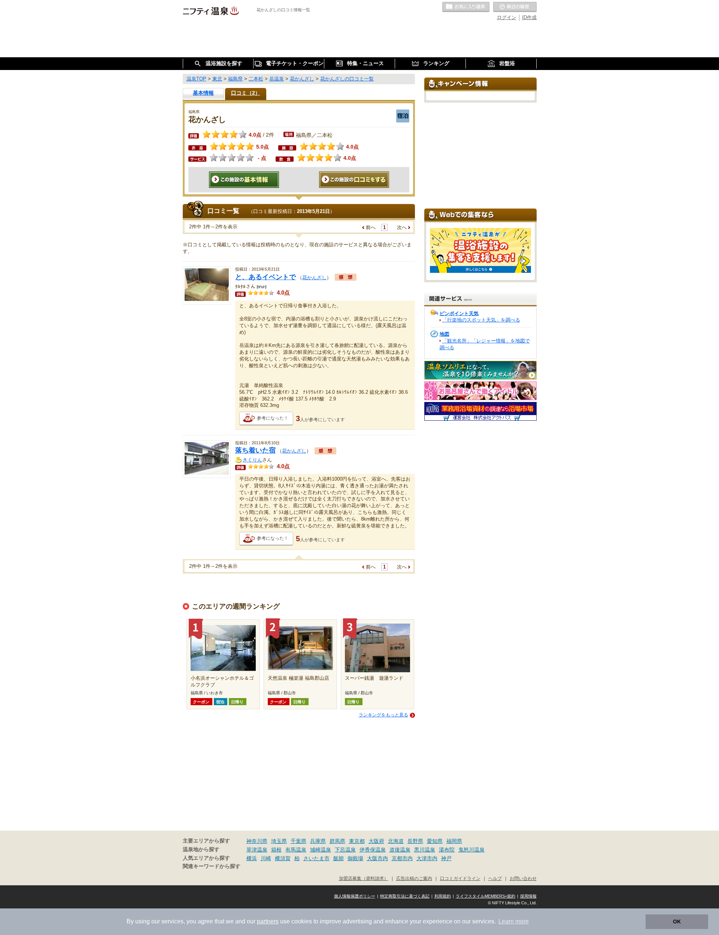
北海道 (396, 841)
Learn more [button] (513, 921)
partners (268, 921)
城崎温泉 (320, 850)
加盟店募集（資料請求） (363, 878)
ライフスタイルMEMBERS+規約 (485, 896)
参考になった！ (272, 418)
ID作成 (529, 17)
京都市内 (402, 858)
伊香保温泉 (373, 850)
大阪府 (376, 841)
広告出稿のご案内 (414, 878)
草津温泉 (256, 850)
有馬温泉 (295, 850)
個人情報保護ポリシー (354, 896)
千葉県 (298, 841)
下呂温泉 (345, 850)
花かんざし (314, 277)
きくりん (252, 460)
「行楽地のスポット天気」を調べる (481, 320)
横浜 (251, 858)
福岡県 (454, 841)
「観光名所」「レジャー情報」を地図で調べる (485, 344)
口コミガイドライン (460, 878)
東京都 (357, 841)
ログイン (506, 17)
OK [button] (677, 922)
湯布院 (447, 850)
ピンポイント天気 (459, 313)
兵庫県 (318, 841)
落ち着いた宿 (255, 450)
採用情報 (528, 896)
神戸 (446, 858)
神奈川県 (256, 841)
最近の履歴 (515, 7)
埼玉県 (279, 841)
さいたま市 (316, 858)
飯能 (338, 858)
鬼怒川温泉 (471, 850)
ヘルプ (495, 878)
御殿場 (355, 858)
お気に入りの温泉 (465, 7)
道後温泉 (399, 850)
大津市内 (426, 858)
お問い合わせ (523, 878)
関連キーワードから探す (211, 866)
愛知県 (435, 841)
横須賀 (283, 858)
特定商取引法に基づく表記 (405, 896)
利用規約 (442, 896)
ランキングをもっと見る (383, 715)
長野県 (415, 841)
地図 (444, 334)
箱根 (276, 850)
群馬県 (337, 841)
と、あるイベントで (265, 277)
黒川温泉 (424, 850)
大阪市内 (377, 858)
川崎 (266, 858)
